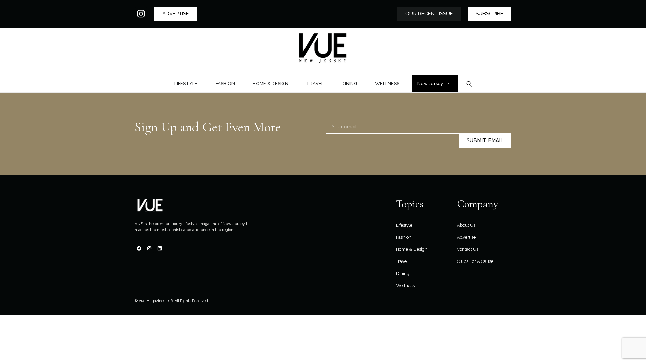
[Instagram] (141, 13)
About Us (466, 225)
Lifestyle (404, 225)
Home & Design (411, 249)
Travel (402, 261)
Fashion (403, 237)
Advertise (466, 237)
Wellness (405, 285)
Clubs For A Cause (475, 261)
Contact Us (467, 249)
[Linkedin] (159, 248)
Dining (402, 273)
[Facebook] (139, 248)
